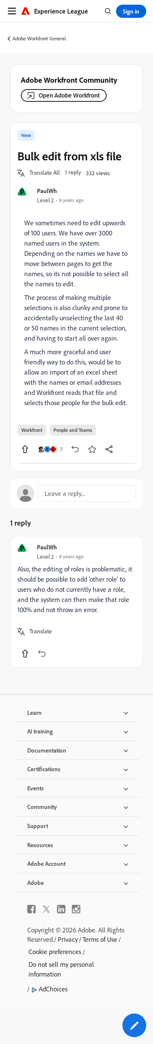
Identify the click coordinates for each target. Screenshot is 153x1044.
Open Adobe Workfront (69, 95)
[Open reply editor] (76, 493)
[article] (76, 602)
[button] (44, 173)
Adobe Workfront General (39, 38)
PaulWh (47, 190)
